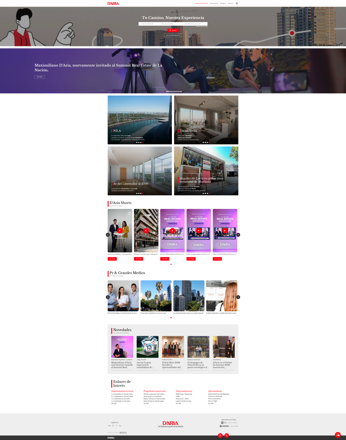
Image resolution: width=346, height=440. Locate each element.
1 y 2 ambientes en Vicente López (122, 394)
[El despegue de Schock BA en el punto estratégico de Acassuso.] (198, 353)
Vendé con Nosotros (201, 3)
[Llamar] (226, 435)
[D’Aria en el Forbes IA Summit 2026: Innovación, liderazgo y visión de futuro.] (224, 353)
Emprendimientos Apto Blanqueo (218, 394)
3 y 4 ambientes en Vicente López (122, 396)
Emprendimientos (214, 3)
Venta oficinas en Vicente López (154, 401)
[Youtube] (109, 425)
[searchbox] (193, 24)
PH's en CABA (212, 401)
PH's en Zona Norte (214, 399)
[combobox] (193, 24)
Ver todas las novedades (121, 333)
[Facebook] (116, 425)
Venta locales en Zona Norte (153, 396)
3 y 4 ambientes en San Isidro (120, 401)
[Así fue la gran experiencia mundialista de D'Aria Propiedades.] (147, 353)
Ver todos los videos (116, 206)
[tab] (165, 91)
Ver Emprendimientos (173, 35)
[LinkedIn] (120, 425)
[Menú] (237, 3)
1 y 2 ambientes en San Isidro (120, 399)
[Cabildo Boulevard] (206, 120)
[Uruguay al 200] (140, 171)
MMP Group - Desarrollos (184, 394)
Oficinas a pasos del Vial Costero (154, 394)
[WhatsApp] (220, 435)
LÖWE (178, 396)
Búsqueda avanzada (202, 26)
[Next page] (4, 71)
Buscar (174, 30)
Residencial (223, 3)
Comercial (230, 3)
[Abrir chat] (338, 435)
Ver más (40, 77)
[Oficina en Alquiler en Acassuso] (206, 171)
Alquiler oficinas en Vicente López (154, 399)
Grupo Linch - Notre (182, 399)
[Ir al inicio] (113, 3)
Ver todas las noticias (116, 276)
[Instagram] (113, 425)
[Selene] (140, 120)
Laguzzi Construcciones (183, 401)
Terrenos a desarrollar (215, 396)
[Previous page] (342, 71)
